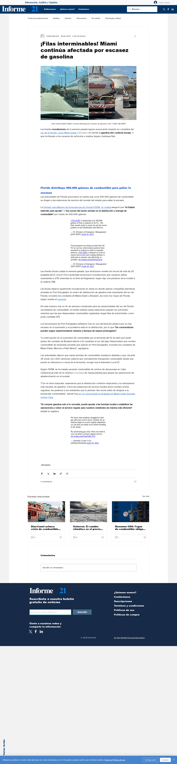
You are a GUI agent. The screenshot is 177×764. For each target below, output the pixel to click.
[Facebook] (168, 9)
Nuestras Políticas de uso (114, 760)
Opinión (68, 18)
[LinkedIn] (172, 9)
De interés (96, 18)
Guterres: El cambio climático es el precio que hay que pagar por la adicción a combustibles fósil (87, 524)
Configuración (150, 760)
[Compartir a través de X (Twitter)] (48, 469)
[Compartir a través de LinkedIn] (54, 469)
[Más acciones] (134, 36)
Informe (13, 8)
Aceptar (165, 760)
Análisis (56, 18)
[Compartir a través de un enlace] (61, 469)
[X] (163, 9)
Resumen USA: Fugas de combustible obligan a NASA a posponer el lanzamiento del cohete (130, 524)
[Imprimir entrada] (67, 469)
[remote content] (88, 161)
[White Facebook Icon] (35, 627)
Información (81, 18)
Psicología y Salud (113, 18)
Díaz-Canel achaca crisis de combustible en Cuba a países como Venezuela (46, 524)
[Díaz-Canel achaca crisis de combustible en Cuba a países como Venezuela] (46, 507)
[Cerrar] (173, 760)
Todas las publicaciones (38, 18)
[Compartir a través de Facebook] (42, 469)
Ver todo (145, 492)
